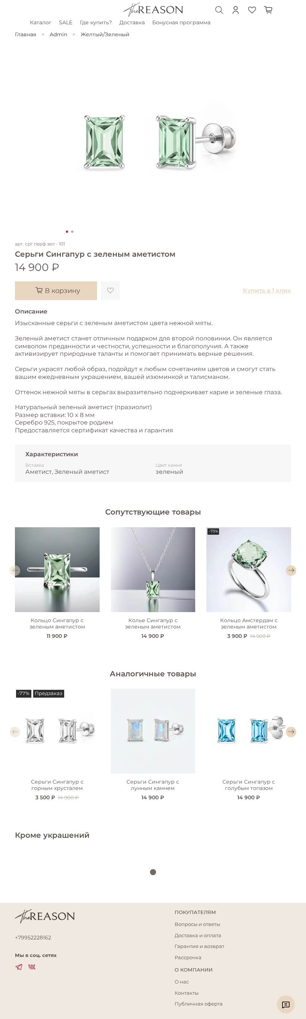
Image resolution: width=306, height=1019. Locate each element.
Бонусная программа (181, 22)
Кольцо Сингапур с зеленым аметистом (57, 623)
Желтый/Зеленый (105, 34)
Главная (25, 34)
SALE (65, 22)
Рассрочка (188, 957)
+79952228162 (33, 937)
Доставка (132, 22)
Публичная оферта (199, 1004)
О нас (182, 982)
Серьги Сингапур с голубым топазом (248, 785)
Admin (58, 34)
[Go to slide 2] (72, 232)
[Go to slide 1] (67, 232)
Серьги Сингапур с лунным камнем (153, 785)
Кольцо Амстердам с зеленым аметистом (249, 623)
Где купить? (96, 22)
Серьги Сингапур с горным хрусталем (57, 785)
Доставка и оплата (198, 935)
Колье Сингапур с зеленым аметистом (153, 623)
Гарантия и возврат (199, 946)
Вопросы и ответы (197, 924)
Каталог (40, 22)
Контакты (187, 993)
